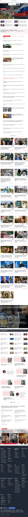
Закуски (9, 502)
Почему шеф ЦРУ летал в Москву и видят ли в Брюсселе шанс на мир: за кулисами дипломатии (9, 21)
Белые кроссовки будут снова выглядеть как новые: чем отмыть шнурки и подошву (4, 353)
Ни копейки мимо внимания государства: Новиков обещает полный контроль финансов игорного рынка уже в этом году (7, 312)
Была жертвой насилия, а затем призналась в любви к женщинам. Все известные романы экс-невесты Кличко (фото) (14, 431)
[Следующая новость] (27, 435)
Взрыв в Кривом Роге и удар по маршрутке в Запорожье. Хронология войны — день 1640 (6, 416)
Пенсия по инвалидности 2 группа (3, 498)
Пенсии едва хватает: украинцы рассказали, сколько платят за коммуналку (12, 82)
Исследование (10, 471)
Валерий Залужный (17, 485)
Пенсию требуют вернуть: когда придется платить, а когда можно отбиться (6, 241)
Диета (9, 469)
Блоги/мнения (23, 362)
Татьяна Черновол (4, 374)
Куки (13, 4)
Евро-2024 (23, 455)
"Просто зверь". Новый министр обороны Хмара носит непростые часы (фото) (20, 271)
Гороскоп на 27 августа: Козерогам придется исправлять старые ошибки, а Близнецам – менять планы (13, 65)
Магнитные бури (24, 474)
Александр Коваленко (17, 397)
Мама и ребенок (10, 466)
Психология (9, 470)
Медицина (9, 455)
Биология (2, 469)
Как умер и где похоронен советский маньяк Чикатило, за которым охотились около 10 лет (18, 108)
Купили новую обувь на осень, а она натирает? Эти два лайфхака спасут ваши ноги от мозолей (13, 54)
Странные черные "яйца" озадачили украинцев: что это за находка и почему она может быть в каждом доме (13, 124)
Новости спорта (24, 448)
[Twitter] (22, 0)
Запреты (23, 484)
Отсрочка (9, 482)
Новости (2, 448)
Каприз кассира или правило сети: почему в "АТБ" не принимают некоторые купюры (14, 104)
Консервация (10, 497)
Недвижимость (17, 453)
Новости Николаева (4, 462)
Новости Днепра (3, 452)
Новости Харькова (3, 451)
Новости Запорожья (4, 456)
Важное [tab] (22, 36)
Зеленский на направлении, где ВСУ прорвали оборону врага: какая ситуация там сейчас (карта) (12, 132)
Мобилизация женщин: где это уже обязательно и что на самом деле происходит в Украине (7, 301)
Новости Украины (11, 243)
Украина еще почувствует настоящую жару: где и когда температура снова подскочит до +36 (21, 226)
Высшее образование (10, 458)
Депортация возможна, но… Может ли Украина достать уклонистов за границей (13, 85)
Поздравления (24, 475)
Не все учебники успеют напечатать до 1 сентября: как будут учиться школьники (21, 256)
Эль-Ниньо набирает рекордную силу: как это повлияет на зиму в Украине (20, 196)
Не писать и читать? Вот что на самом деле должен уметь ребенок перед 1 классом (17, 59)
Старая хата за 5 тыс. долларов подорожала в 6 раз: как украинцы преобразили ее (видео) (12, 40)
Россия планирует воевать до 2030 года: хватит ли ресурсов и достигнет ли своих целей (6, 286)
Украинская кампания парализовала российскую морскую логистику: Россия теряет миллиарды (8, 398)
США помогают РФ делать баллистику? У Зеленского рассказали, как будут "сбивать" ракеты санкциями (11, 11)
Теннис (23, 452)
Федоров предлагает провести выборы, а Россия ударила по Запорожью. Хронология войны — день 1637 (7, 420)
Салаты (9, 501)
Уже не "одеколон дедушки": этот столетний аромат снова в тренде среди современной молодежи (5, 348)
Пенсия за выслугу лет (3, 504)
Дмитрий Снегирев (17, 356)
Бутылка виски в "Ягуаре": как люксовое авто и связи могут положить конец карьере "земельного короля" (20, 163)
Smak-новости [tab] (14, 36)
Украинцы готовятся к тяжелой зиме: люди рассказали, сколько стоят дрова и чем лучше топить (6, 256)
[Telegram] (20, 0)
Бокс (22, 451)
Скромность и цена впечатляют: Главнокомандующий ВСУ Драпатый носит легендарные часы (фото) (18, 348)
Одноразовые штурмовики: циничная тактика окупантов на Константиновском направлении (6, 387)
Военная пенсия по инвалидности (3, 500)
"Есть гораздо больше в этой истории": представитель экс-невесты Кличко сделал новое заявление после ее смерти (14, 93)
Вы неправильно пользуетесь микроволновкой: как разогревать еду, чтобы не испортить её (13, 89)
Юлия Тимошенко (17, 489)
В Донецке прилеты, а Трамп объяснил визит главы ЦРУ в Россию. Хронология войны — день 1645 (23, 25)
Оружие (2, 484)
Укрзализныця (17, 457)
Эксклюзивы (25, 2)
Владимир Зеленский (16, 480)
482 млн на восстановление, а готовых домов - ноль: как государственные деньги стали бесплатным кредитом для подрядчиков (6, 180)
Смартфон (2, 471)
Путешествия (24, 470)
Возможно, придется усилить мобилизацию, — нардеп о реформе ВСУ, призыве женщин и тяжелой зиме (21, 179)
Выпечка (9, 496)
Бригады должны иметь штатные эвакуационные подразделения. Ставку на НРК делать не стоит (10, 372)
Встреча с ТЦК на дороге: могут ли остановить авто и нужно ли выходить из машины (7, 226)
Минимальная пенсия (3, 502)
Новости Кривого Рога (3, 458)
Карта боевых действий (3, 480)
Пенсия (2, 494)
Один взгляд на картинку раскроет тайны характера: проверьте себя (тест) (13, 68)
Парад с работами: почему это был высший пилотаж (6, 364)
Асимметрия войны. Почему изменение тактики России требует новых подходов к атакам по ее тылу (20, 364)
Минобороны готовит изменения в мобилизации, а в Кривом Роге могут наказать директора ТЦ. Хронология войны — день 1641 (20, 411)
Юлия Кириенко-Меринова (21, 368)
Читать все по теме (3, 326)
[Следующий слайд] (27, 2)
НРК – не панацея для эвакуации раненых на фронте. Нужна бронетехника (19, 387)
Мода (22, 469)
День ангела (23, 485)
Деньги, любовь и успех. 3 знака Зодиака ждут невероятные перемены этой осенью (21, 438)
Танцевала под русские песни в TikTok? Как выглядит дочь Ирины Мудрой (18, 344)
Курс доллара (17, 456)
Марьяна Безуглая (17, 490)
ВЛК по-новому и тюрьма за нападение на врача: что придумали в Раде (21, 241)
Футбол (23, 450)
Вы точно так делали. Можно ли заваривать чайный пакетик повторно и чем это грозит (14, 71)
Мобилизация (3, 31)
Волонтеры (2, 485)
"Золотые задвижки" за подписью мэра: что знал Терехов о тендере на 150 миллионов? (7, 271)
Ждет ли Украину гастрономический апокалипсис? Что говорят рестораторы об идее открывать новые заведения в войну (21, 323)
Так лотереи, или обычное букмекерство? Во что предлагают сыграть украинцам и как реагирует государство (21, 312)
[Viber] (19, 1)
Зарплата (9, 450)
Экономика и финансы (16, 449)
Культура (23, 471)
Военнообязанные (10, 483)
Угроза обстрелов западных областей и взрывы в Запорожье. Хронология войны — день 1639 (20, 416)
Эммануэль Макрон (17, 484)
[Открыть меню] (1, 0)
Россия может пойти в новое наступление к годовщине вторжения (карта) (21, 420)
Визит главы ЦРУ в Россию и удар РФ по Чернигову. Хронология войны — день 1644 (7, 411)
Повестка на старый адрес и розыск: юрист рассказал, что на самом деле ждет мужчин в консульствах (7, 163)
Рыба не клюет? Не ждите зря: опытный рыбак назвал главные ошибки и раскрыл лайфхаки (6, 196)
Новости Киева (3, 450)
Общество (9, 448)
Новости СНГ (17, 470)
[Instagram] (23, 0)
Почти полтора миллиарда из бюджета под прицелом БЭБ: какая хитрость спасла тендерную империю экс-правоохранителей (13, 121)
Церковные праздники (23, 480)
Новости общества (4, 23)
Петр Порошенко (17, 488)
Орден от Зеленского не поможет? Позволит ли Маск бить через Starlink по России (21, 148)
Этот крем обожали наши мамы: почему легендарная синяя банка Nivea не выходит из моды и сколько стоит (5, 438)
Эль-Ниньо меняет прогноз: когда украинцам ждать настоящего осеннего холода (18, 115)
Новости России (17, 469)
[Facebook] (18, 0)
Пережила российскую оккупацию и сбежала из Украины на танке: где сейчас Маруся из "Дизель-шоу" (18, 334)
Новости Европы (17, 466)
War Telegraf (17, 23)
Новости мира (11, 288)
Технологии (2, 466)
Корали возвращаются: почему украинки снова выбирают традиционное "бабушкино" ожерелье (13, 51)
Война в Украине (4, 478)
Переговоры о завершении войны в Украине (7, 2)
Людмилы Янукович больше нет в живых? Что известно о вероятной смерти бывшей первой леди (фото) (18, 338)
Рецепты (9, 494)
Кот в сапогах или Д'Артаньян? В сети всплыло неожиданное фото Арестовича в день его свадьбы (12, 100)
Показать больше (12, 135)
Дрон (2, 470)
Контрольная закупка (18, 2)
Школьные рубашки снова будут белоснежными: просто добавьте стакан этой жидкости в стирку (13, 128)
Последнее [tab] (6, 36)
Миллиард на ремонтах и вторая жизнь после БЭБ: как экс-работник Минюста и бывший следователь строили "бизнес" (9, 25)
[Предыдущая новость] (1, 435)
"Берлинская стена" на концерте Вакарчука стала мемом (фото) (14, 438)
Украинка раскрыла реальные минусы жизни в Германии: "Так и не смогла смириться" (21, 286)
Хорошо (18, 4)
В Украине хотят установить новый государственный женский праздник (7, 211)
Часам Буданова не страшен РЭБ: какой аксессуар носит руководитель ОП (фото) (6, 148)
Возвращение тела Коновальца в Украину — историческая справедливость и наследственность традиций (23, 395)
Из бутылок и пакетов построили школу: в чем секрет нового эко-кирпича (18, 44)
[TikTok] (25, 0)
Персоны (16, 478)
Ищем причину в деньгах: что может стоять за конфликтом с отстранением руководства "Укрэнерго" (7, 323)
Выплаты (9, 452)
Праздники (23, 478)
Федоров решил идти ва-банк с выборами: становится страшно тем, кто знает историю (21, 376)
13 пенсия (2, 496)
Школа (9, 456)
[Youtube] (21, 0)
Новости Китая (17, 471)
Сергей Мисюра (3, 357)
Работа (9, 451)
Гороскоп (23, 466)
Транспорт (16, 452)
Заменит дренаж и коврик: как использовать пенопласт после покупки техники (18, 353)
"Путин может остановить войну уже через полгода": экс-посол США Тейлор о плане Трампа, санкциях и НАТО (22, 21)
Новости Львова (3, 455)
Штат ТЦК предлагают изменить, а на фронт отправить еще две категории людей (5, 343)
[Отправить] (9, 0)
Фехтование (23, 456)
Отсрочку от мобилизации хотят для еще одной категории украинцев (21, 210)
